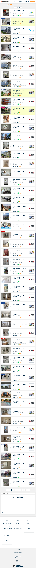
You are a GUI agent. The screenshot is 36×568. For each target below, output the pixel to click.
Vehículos (7, 538)
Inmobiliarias (19, 1)
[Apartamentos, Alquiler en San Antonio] (6, 261)
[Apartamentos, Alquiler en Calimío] (6, 456)
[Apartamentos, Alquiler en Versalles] (6, 12)
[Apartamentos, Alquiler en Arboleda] (6, 190)
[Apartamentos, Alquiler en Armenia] (6, 30)
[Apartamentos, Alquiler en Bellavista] (6, 65)
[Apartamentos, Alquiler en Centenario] (6, 38)
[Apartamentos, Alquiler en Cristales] (6, 56)
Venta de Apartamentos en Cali (7, 523)
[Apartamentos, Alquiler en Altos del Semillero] (6, 270)
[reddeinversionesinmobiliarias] (31, 48)
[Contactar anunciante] (20, 15)
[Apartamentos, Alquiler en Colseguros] (6, 288)
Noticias (24, 1)
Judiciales (7, 543)
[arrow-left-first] (7, 490)
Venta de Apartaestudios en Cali (7, 525)
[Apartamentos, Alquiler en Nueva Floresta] (6, 350)
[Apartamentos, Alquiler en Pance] (6, 21)
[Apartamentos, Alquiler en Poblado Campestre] (6, 420)
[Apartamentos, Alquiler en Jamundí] (6, 323)
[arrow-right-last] (28, 490)
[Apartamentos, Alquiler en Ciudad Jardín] (6, 119)
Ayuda (29, 528)
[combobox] (18, 493)
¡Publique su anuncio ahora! (7, 535)
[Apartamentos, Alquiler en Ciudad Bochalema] (6, 279)
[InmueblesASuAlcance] (31, 13)
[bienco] (31, 30)
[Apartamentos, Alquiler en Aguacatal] (6, 163)
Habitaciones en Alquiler (18, 526)
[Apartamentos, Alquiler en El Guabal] (6, 429)
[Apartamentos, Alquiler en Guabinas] (6, 332)
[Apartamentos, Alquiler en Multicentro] (6, 127)
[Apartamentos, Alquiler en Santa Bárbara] (6, 181)
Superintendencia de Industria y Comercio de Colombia (18, 559)
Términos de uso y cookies (18, 556)
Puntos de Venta (29, 523)
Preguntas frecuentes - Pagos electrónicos (18, 557)
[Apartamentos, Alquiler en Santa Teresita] (6, 47)
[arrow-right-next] (26, 490)
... (24, 489)
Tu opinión (35, 283)
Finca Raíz (13, 1)
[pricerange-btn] (29, 508)
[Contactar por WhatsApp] (18, 15)
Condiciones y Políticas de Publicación (18, 552)
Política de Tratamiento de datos (18, 553)
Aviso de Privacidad (18, 555)
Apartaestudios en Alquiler (18, 525)
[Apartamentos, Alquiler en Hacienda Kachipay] (6, 296)
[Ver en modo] (15, 7)
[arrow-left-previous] (10, 490)
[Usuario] (28, 2)
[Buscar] (34, 493)
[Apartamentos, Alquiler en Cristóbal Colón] (6, 359)
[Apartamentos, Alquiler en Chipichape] (6, 402)
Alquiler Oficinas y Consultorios (18, 528)
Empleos (7, 540)
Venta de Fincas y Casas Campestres (7, 528)
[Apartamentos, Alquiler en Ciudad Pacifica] (6, 314)
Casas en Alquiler (18, 523)
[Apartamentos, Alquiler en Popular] (6, 341)
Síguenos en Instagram (29, 531)
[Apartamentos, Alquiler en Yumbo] (6, 394)
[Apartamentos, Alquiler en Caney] (6, 154)
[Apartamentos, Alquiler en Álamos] (6, 465)
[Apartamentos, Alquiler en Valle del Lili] (6, 74)
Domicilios (29, 525)
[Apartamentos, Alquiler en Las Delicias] (6, 377)
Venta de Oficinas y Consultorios (7, 526)
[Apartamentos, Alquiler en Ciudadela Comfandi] (6, 411)
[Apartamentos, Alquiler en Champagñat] (6, 234)
